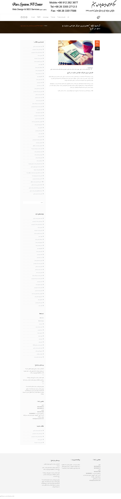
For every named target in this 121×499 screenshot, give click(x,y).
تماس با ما (33, 17)
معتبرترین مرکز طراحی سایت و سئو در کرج (59, 69)
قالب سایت (40, 133)
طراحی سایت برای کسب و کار (37, 103)
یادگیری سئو (40, 127)
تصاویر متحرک (39, 333)
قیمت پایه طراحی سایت (38, 151)
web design (41, 321)
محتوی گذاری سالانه (39, 351)
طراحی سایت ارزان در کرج (37, 193)
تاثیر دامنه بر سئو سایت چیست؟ (36, 148)
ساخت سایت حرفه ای (38, 97)
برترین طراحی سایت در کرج (85, 69)
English (38, 17)
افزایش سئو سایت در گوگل (37, 145)
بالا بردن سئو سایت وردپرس (37, 178)
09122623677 (32, 413)
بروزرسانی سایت (46, 17)
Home (46, 25)
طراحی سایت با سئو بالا (38, 58)
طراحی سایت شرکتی (38, 94)
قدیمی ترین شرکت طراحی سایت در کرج (80, 73)
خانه (68, 17)
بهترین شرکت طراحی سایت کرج (73, 69)
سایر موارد (40, 342)
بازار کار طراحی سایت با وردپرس (36, 52)
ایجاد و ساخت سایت (39, 327)
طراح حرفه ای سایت (39, 157)
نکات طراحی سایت (39, 79)
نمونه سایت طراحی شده (38, 357)
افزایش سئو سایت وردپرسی (37, 139)
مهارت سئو (40, 64)
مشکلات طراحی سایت (38, 67)
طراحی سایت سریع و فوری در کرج (36, 166)
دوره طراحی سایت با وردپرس (37, 49)
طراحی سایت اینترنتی (38, 118)
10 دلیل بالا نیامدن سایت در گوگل (37, 181)
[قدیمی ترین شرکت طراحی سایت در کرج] (70, 52)
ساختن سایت (40, 136)
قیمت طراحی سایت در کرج (37, 46)
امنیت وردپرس (39, 109)
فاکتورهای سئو (39, 76)
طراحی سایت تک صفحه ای (38, 91)
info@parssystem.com (38, 418)
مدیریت (89, 67)
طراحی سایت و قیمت (61, 17)
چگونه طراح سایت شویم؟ (38, 169)
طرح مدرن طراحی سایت (38, 154)
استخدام (40, 324)
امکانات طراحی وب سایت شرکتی (36, 184)
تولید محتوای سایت (39, 112)
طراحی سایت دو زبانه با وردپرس (36, 106)
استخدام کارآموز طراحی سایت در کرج (36, 190)
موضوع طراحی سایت (38, 70)
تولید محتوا (40, 336)
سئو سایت (53, 17)
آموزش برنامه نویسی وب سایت (37, 121)
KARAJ (42, 318)
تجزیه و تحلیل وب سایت (38, 61)
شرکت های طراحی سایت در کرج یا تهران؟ (35, 163)
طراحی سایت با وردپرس (38, 115)
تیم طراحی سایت (39, 160)
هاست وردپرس (39, 82)
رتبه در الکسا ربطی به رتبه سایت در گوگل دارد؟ (34, 172)
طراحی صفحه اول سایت (38, 88)
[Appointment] (98, 17)
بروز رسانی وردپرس (38, 130)
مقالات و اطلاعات (39, 354)
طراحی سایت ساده (39, 100)
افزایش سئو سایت (39, 142)
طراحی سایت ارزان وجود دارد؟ (37, 175)
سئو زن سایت (40, 55)
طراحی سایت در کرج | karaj (37, 345)
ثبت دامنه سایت (39, 85)
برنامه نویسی (40, 330)
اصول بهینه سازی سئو (38, 124)
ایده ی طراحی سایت (39, 73)
